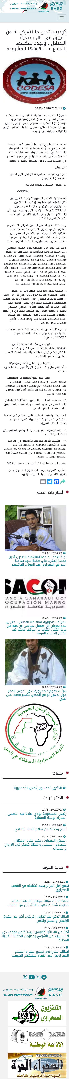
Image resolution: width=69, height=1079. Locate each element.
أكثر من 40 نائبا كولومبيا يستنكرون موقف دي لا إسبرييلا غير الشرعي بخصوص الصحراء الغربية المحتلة (35, 936)
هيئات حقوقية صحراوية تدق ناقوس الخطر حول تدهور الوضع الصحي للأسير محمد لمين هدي (36, 695)
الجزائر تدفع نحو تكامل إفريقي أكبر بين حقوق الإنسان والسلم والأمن (36, 918)
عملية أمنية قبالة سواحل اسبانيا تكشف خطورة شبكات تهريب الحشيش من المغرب (38, 903)
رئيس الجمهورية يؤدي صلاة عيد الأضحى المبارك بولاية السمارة (37, 815)
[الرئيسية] (38, 6)
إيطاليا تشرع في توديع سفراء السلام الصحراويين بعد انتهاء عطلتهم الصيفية (40, 953)
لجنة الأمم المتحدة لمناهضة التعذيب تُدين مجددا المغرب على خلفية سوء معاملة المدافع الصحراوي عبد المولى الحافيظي (37, 561)
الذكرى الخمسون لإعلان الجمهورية (38, 788)
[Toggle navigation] (61, 17)
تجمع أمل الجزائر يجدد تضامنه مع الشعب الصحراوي (40, 887)
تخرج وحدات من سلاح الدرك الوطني (40, 829)
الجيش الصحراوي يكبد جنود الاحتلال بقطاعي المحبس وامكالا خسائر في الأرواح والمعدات (35, 844)
